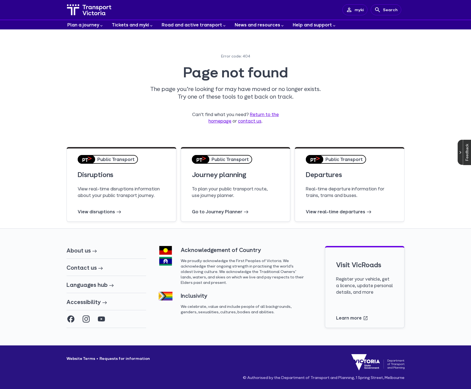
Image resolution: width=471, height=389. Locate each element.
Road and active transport (192, 24)
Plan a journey (83, 24)
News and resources (257, 24)
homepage (220, 120)
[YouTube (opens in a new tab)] (101, 319)
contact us (249, 120)
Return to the (264, 114)
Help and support (312, 24)
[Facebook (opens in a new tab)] (71, 319)
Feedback (467, 152)
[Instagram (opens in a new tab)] (86, 319)
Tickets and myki (130, 24)
